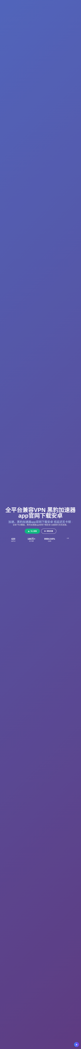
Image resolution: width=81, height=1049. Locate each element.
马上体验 (33, 531)
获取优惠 (50, 531)
